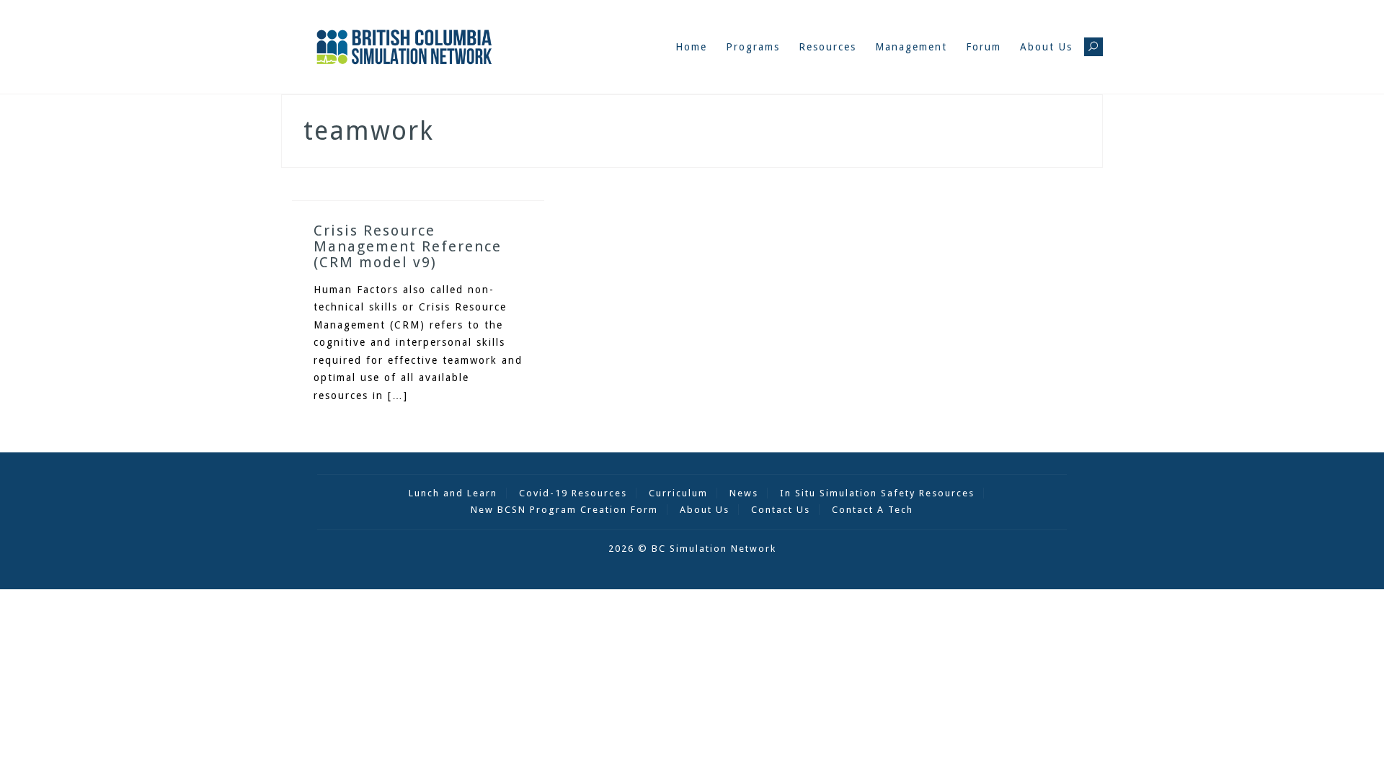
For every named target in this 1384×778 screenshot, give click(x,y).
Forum (983, 47)
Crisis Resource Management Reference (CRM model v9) (408, 246)
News (743, 493)
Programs (753, 47)
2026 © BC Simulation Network (692, 548)
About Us (1046, 47)
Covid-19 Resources (573, 493)
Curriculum (678, 493)
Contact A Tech (872, 509)
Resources (827, 47)
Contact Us (780, 509)
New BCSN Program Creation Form (564, 509)
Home (691, 47)
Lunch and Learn (453, 493)
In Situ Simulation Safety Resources (877, 493)
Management (911, 47)
